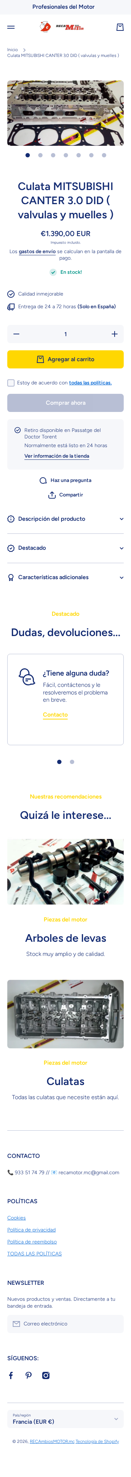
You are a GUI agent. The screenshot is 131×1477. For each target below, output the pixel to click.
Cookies (16, 1218)
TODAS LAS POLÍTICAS (34, 1254)
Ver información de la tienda (56, 456)
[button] (65, 495)
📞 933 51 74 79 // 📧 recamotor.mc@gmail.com (63, 1172)
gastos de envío (37, 251)
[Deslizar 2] (40, 155)
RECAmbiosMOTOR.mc (52, 1441)
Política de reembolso (32, 1242)
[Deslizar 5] (78, 155)
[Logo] (65, 27)
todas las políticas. (90, 383)
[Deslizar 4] (66, 155)
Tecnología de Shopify (97, 1441)
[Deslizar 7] (104, 155)
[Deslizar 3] (53, 155)
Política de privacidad (31, 1230)
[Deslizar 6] (91, 155)
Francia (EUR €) (33, 1421)
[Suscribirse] (115, 1324)
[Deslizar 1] (27, 155)
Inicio (12, 49)
